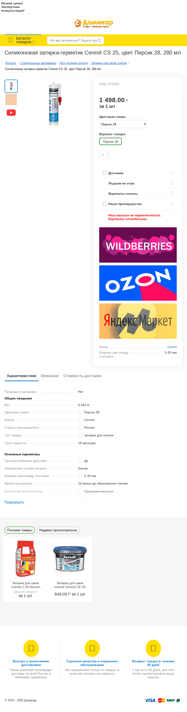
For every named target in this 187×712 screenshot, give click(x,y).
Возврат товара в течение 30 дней (153, 663)
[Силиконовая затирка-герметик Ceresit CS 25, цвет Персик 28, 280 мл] (54, 104)
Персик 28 (110, 141)
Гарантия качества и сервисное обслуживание (92, 663)
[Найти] (99, 40)
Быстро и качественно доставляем (31, 663)
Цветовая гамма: (112, 117)
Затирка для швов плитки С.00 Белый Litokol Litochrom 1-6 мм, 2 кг (25, 585)
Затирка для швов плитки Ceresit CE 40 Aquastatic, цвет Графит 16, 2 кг (70, 585)
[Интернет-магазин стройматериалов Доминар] (93, 24)
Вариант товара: (112, 134)
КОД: (102, 84)
